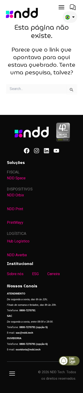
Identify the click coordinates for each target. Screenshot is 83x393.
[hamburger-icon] (12, 374)
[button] (61, 7)
